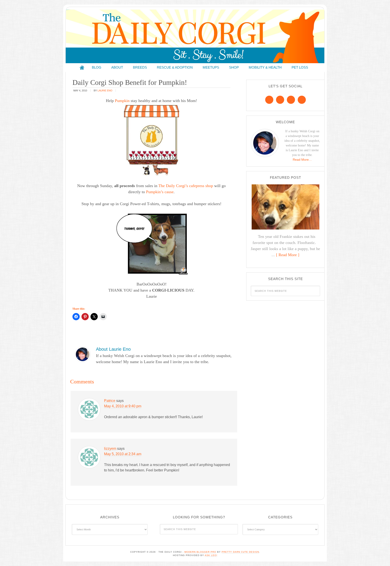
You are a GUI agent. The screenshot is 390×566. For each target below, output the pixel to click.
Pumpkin (122, 100)
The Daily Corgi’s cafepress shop (185, 185)
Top (379, 555)
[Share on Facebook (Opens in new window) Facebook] (76, 316)
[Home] (81, 67)
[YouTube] (302, 100)
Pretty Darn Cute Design (240, 552)
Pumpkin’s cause (160, 192)
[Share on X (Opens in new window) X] (94, 316)
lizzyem (110, 448)
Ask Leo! (211, 555)
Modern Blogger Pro (200, 552)
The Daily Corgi (195, 36)
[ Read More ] (287, 255)
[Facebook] (269, 100)
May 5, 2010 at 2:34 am (122, 454)
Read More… (302, 159)
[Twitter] (291, 100)
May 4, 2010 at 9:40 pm (122, 406)
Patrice (109, 401)
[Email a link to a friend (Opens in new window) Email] (103, 316)
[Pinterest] (280, 100)
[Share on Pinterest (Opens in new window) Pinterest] (85, 316)
